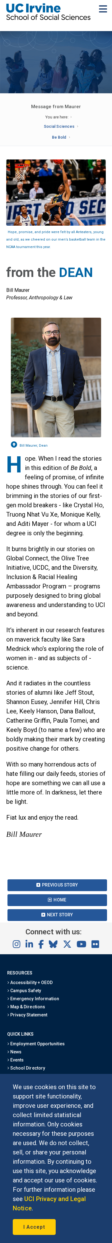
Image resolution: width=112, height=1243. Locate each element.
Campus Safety (25, 990)
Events (16, 1059)
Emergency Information (34, 998)
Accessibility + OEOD (31, 982)
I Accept (34, 1227)
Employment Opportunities (37, 1043)
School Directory (27, 1068)
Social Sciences (59, 126)
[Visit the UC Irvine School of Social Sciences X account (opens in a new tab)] (67, 944)
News (15, 1051)
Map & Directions (27, 1006)
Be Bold (59, 137)
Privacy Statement (28, 1014)
